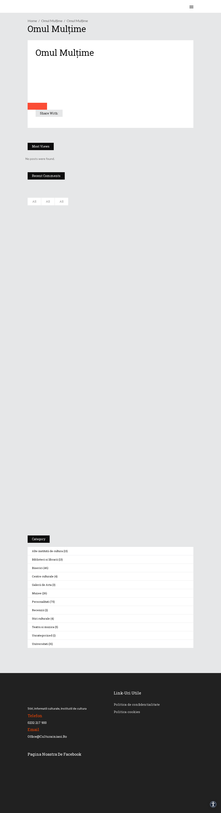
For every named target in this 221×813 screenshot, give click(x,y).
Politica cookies (127, 712)
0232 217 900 (37, 722)
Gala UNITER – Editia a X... (79, 230)
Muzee (36, 593)
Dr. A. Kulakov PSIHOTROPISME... (84, 273)
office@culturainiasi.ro (47, 736)
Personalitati (40, 602)
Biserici (37, 568)
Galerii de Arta (42, 585)
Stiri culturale (41, 618)
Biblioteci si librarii (45, 559)
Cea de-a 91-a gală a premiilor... (83, 294)
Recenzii (38, 610)
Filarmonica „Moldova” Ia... (79, 209)
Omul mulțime (51, 21)
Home (32, 21)
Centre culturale (43, 576)
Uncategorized (42, 635)
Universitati (40, 644)
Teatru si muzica (43, 627)
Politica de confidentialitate (137, 704)
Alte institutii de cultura (47, 551)
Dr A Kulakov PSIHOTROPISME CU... (86, 252)
